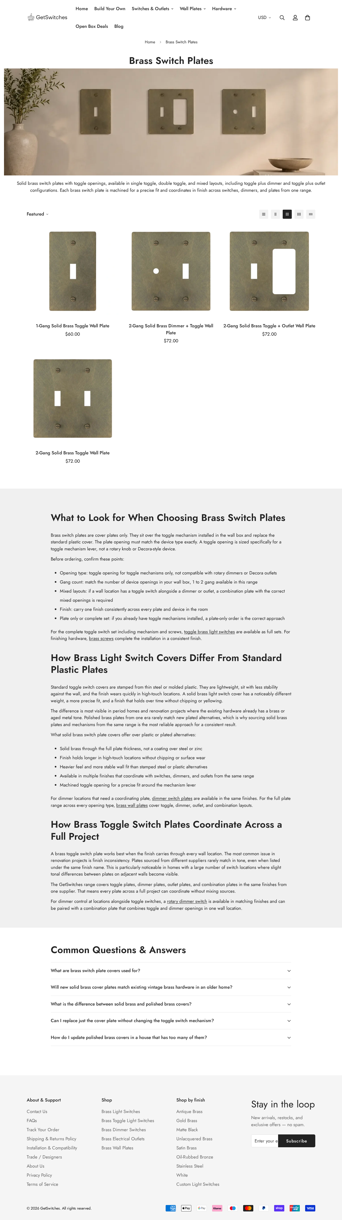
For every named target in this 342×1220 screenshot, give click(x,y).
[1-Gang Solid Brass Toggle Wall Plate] (73, 271)
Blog (118, 26)
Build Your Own (109, 8)
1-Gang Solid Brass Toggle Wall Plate (72, 326)
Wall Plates (190, 8)
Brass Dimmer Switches (124, 1129)
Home (82, 8)
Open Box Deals (92, 26)
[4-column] (299, 214)
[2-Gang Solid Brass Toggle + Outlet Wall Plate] (269, 271)
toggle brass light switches (209, 631)
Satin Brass (186, 1148)
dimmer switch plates (172, 798)
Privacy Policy (39, 1175)
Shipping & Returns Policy (51, 1138)
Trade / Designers (44, 1157)
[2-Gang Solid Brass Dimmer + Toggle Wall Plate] (171, 271)
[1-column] (263, 214)
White (182, 1175)
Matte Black (187, 1129)
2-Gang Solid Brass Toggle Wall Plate (73, 453)
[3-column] (287, 214)
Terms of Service (42, 1184)
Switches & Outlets (150, 8)
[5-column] (310, 214)
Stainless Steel (189, 1166)
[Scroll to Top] (331, 1191)
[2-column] (275, 214)
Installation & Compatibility (52, 1148)
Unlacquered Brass (194, 1138)
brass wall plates (132, 805)
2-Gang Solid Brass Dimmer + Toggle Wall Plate (171, 329)
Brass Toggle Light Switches (128, 1120)
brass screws (101, 638)
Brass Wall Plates (117, 1148)
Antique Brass (189, 1111)
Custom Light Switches (197, 1184)
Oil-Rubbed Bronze (194, 1157)
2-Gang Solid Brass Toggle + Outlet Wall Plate (269, 326)
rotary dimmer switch (187, 901)
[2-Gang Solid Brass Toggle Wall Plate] (73, 398)
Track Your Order (43, 1129)
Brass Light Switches (121, 1111)
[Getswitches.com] (47, 18)
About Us (35, 1166)
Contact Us (37, 1111)
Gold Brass (186, 1120)
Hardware (222, 8)
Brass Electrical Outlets (123, 1138)
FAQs (32, 1120)
